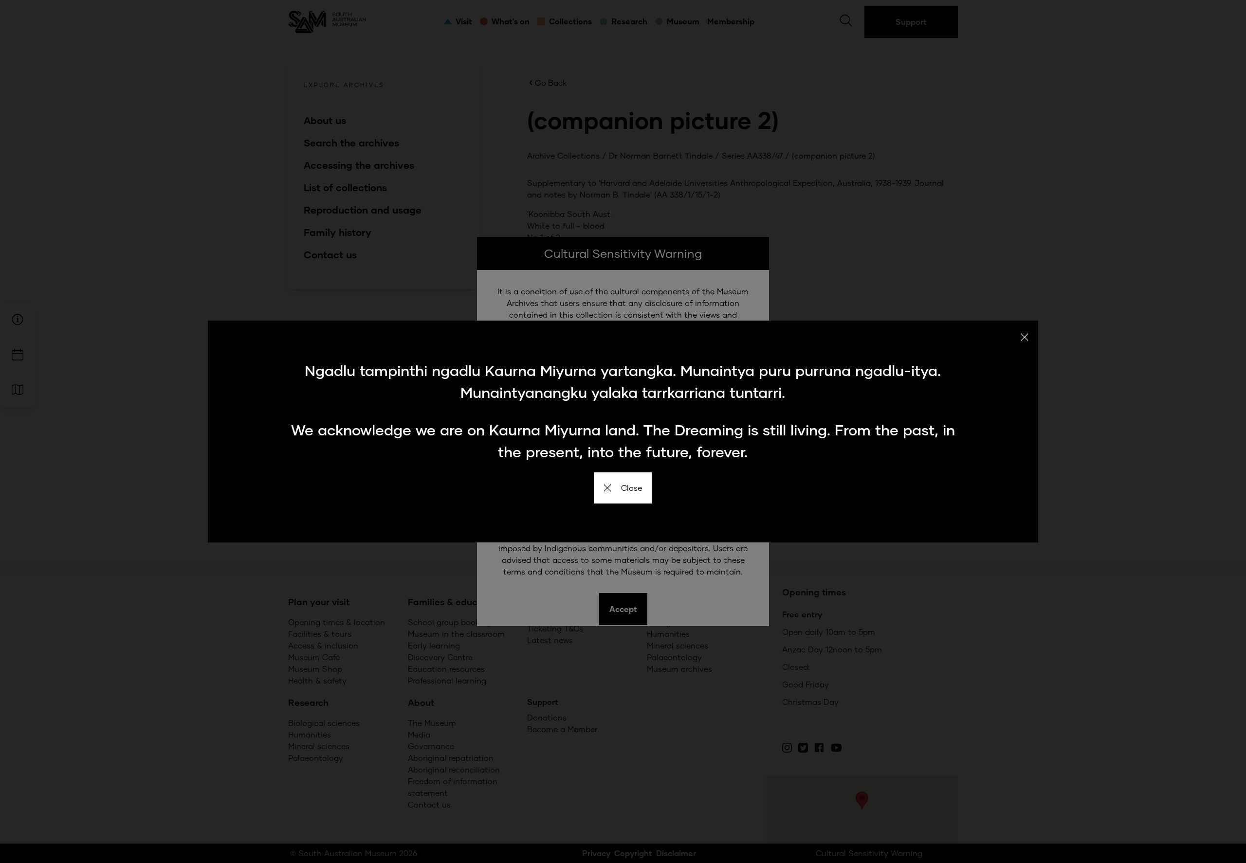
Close (631, 487)
